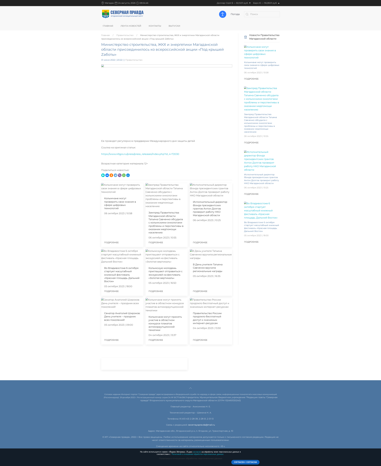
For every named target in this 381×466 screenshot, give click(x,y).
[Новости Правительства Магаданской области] (245, 37)
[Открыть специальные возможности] (222, 14)
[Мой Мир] (128, 175)
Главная (108, 26)
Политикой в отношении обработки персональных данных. (198, 454)
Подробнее (111, 242)
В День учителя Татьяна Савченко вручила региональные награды (207, 268)
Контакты (155, 26)
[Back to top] (190, 388)
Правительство (124, 35)
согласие (197, 452)
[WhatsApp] (124, 175)
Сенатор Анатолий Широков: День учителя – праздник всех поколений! (122, 316)
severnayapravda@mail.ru (201, 424)
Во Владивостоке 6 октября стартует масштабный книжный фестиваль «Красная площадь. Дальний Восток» (121, 275)
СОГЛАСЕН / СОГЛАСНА (245, 462)
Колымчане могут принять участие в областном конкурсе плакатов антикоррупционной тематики (165, 323)
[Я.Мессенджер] (103, 175)
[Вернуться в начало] (122, 14)
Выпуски (174, 26)
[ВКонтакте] (107, 175)
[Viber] (119, 175)
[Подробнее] (262, 52)
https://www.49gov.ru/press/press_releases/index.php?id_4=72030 (140, 154)
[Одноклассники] (111, 175)
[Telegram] (115, 175)
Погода (235, 14)
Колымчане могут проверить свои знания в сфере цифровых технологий (261, 65)
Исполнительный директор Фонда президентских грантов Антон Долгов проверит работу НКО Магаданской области (210, 209)
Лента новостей (131, 26)
